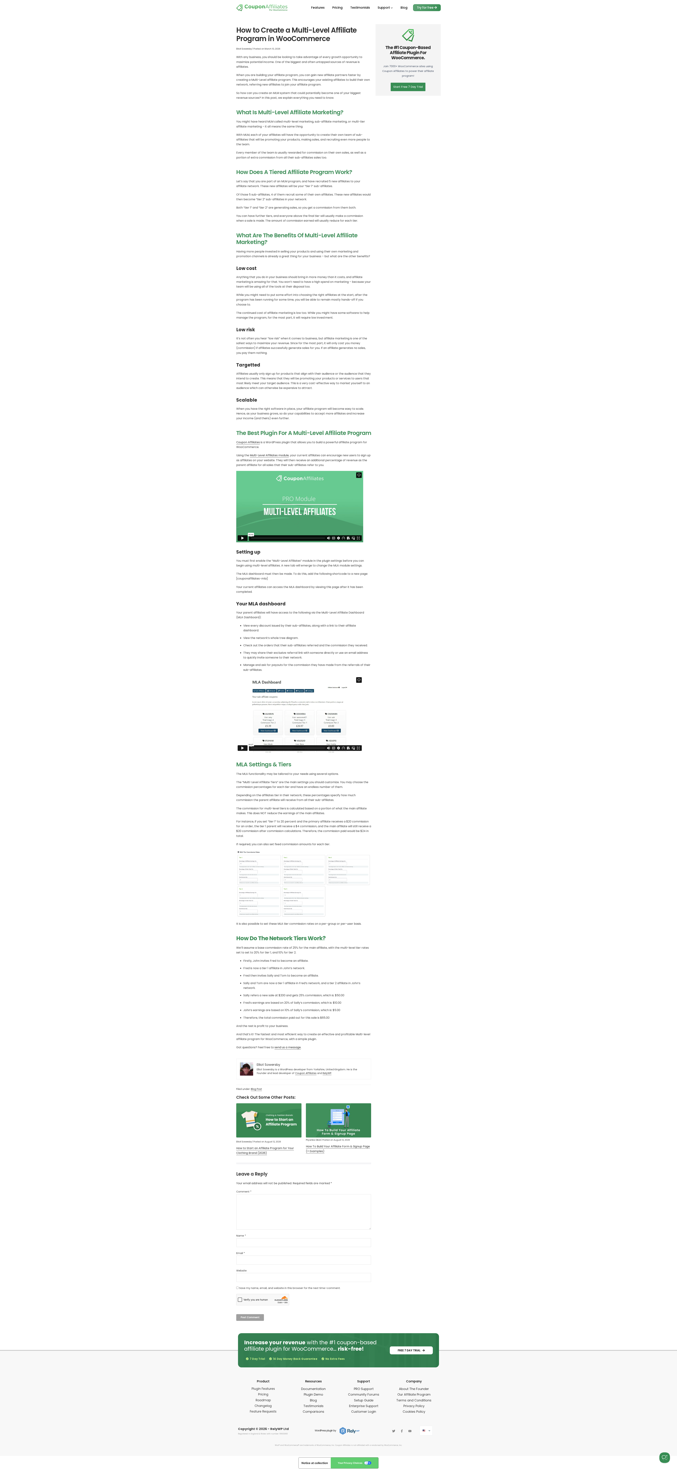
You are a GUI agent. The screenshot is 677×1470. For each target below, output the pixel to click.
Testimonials (360, 7)
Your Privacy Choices (350, 1463)
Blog (404, 7)
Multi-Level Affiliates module (269, 455)
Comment (243, 1191)
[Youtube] (409, 1431)
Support (384, 7)
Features (318, 7)
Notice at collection (314, 1463)
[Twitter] (393, 1431)
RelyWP (327, 1073)
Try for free (425, 7)
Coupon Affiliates (248, 442)
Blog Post (256, 1089)
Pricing (337, 7)
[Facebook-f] (401, 1431)
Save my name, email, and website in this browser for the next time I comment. (289, 1288)
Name (241, 1235)
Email (240, 1253)
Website (241, 1270)
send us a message (288, 1047)
